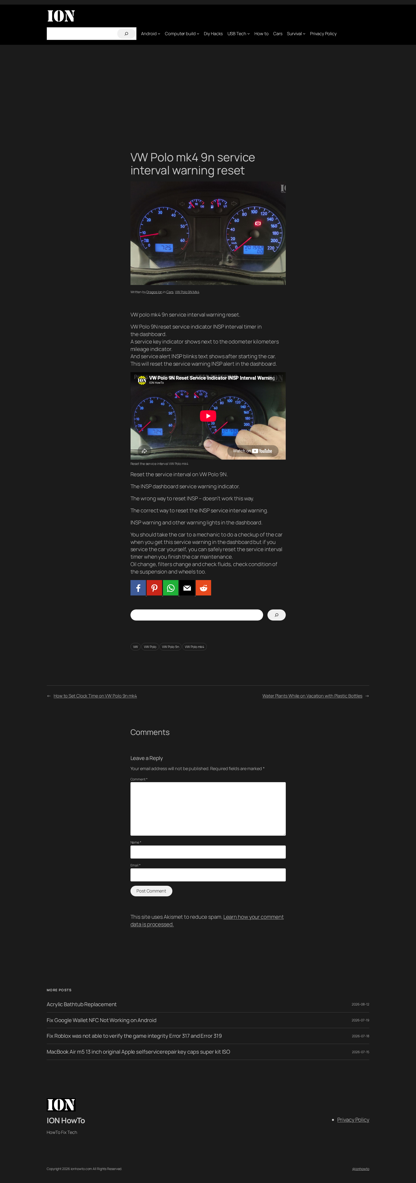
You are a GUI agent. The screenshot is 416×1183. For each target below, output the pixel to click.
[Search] (126, 33)
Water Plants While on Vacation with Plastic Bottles (312, 696)
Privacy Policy (353, 1119)
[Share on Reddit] (203, 593)
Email (135, 865)
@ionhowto (360, 1168)
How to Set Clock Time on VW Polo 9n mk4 (95, 696)
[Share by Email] (186, 593)
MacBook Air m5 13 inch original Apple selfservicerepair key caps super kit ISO (138, 1052)
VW (135, 646)
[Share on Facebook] (138, 593)
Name (135, 842)
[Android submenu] (159, 33)
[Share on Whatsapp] (170, 593)
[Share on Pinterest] (154, 593)
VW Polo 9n (170, 646)
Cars (170, 292)
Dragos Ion (154, 292)
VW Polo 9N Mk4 (187, 292)
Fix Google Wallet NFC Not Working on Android (101, 1020)
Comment (139, 779)
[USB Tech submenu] (248, 33)
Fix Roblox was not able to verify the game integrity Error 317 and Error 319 (134, 1036)
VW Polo (150, 646)
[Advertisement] (208, 83)
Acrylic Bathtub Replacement (82, 1004)
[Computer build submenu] (198, 33)
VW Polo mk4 (194, 646)
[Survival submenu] (304, 33)
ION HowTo (66, 1120)
